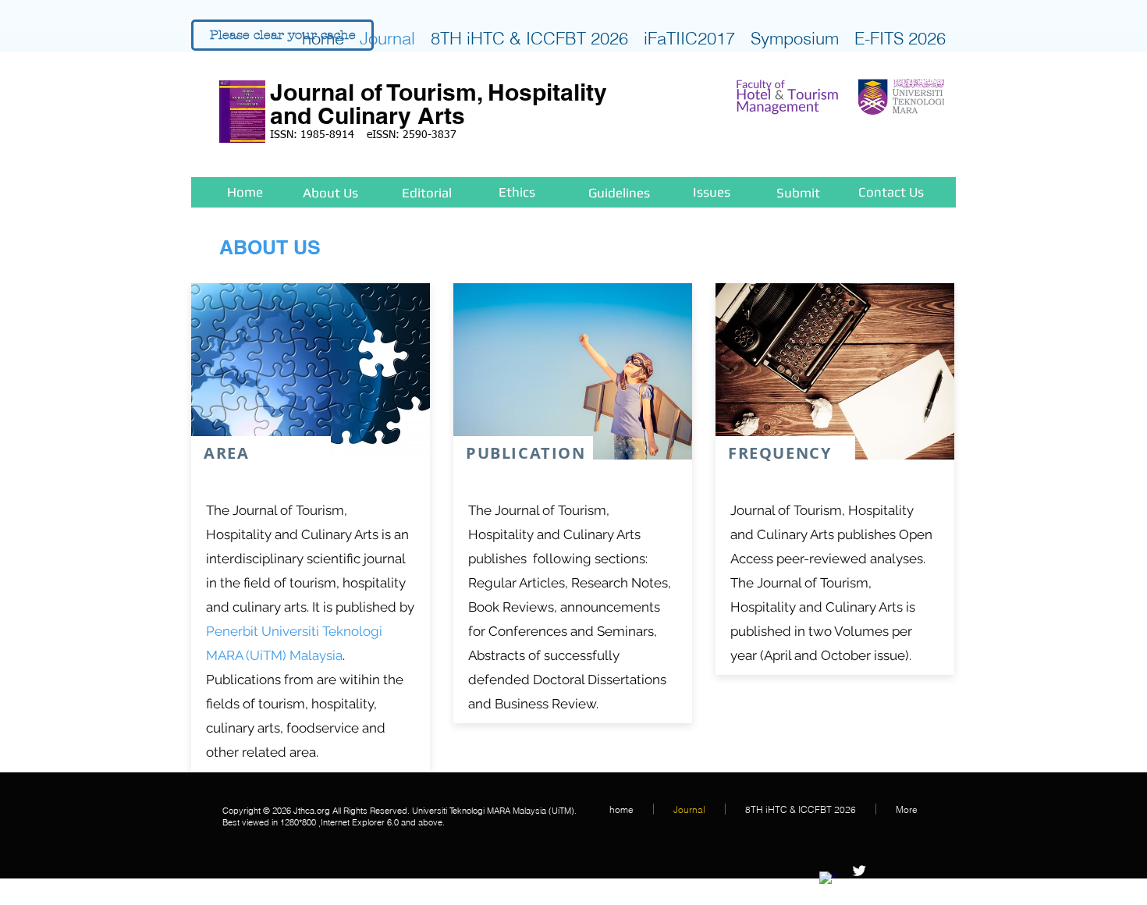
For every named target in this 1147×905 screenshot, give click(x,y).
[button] (282, 35)
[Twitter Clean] (859, 870)
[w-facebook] (827, 879)
